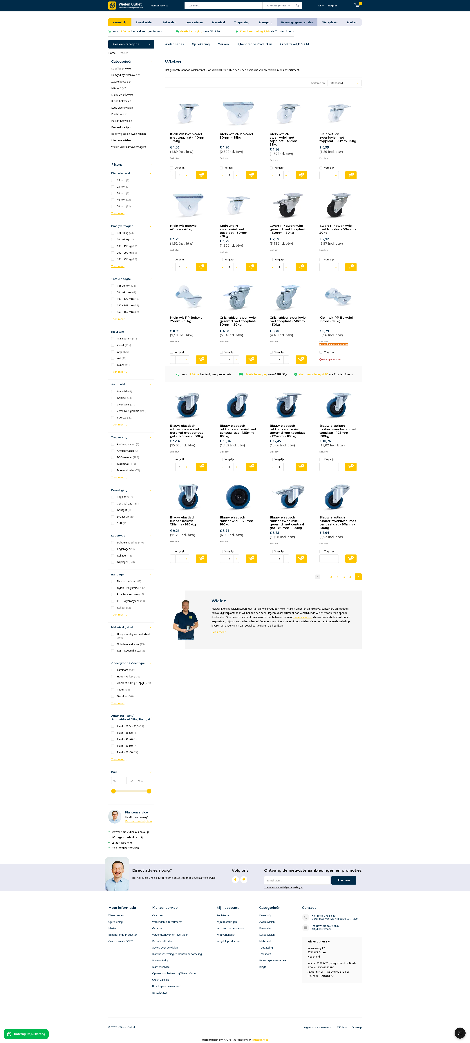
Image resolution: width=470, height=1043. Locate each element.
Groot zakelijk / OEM (294, 44)
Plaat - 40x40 (127, 739)
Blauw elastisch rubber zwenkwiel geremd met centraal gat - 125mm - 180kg (187, 431)
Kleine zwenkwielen (122, 94)
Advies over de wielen (165, 947)
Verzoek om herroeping (231, 928)
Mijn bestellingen (227, 922)
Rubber (124, 607)
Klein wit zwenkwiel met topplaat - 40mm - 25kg (187, 137)
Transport (265, 22)
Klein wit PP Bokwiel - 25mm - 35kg (188, 319)
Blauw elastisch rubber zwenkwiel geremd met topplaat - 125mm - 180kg (287, 431)
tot (130, 780)
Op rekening (201, 44)
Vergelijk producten (228, 941)
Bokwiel (124, 398)
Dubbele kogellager (131, 542)
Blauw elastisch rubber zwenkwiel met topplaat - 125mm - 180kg (337, 431)
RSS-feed (342, 1027)
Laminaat (126, 670)
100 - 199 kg (127, 246)
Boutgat (124, 510)
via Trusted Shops (267, 31)
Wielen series (174, 44)
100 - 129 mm (128, 298)
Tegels (124, 689)
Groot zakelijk (160, 979)
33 (350, 577)
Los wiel (124, 391)
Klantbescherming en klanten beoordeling (177, 954)
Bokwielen (169, 22)
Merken (352, 22)
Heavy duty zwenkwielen (125, 75)
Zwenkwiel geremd (131, 411)
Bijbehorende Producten (254, 44)
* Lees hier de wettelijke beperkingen (283, 887)
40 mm (124, 199)
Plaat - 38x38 (127, 732)
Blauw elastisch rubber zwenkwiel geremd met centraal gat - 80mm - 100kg (287, 523)
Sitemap (357, 1027)
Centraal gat (128, 503)
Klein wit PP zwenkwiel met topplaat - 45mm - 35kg (284, 139)
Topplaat (125, 497)
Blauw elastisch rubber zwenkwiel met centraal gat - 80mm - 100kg (337, 523)
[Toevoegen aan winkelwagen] (201, 175)
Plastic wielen (119, 114)
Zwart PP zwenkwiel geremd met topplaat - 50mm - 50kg (287, 229)
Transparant (127, 338)
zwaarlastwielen (302, 617)
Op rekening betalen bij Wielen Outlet (174, 973)
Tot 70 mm (126, 285)
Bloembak (126, 464)
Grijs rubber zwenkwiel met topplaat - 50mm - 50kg (288, 321)
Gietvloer (126, 696)
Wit (121, 358)
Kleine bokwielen (121, 101)
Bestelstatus (160, 992)
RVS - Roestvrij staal (132, 650)
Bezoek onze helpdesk (138, 821)
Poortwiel (124, 417)
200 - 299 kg (127, 252)
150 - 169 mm (128, 312)
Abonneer (343, 880)
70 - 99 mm (126, 292)
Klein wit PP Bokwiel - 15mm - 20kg (337, 319)
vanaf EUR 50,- (201, 31)
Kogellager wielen (121, 68)
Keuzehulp (119, 22)
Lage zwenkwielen (122, 107)
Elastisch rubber (129, 581)
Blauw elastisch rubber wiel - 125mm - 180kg (237, 521)
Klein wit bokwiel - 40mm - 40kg (185, 227)
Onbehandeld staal (131, 644)
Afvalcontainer (127, 450)
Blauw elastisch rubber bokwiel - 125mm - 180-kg (183, 521)
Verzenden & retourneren (167, 922)
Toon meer (117, 213)
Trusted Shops (260, 1039)
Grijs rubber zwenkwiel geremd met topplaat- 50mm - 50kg (238, 321)
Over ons (157, 915)
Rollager (125, 555)
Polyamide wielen (121, 120)
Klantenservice (159, 5)
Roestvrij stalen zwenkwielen (128, 133)
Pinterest (243, 879)
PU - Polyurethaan (131, 594)
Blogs (262, 967)
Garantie (157, 928)
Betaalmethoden (162, 941)
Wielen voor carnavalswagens (129, 147)
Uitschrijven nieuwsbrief (166, 986)
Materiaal (218, 22)
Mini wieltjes (118, 88)
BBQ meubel (128, 457)
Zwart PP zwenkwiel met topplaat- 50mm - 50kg (337, 229)
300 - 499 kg (127, 259)
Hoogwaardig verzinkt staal (133, 636)
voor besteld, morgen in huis (137, 31)
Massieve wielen (121, 140)
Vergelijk (180, 167)
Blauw (123, 364)
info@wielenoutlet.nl (325, 925)
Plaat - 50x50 (127, 745)
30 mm (123, 193)
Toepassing (241, 22)
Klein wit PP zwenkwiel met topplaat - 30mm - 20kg (235, 231)
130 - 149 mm (128, 305)
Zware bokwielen (121, 81)
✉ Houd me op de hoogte (333, 344)
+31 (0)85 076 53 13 (324, 915)
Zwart (124, 345)
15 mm (123, 180)
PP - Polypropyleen (131, 601)
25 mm (123, 186)
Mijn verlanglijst (226, 934)
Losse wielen (194, 22)
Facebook (235, 879)
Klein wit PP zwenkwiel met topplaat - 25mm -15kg (337, 137)
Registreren (223, 915)
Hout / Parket (128, 676)
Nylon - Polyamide (131, 588)
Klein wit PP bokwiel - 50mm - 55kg (237, 135)
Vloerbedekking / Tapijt (134, 683)
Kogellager (126, 549)
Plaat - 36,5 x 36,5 (130, 726)
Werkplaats (330, 22)
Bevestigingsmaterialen (297, 22)
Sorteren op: (318, 82)
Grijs (123, 351)
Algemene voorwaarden (318, 1027)
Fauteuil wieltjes (121, 127)
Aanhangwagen (128, 444)
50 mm (124, 206)
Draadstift (126, 516)
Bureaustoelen (128, 470)
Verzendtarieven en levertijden (170, 934)
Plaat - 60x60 (127, 752)
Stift (122, 523)
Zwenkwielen (144, 22)
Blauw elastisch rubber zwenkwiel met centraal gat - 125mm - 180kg (238, 431)
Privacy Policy (160, 960)
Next (358, 576)
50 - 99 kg (126, 239)
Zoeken (297, 5)
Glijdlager (126, 562)
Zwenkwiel (126, 404)
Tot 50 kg (125, 233)
